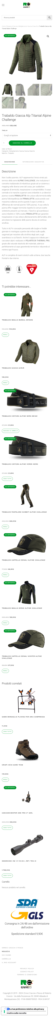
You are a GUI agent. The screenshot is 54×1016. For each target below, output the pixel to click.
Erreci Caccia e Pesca (12, 948)
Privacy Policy (27, 968)
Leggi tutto (7, 478)
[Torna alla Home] (27, 5)
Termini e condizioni (27, 975)
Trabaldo (11, 153)
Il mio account (9, 962)
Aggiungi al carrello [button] (10, 430)
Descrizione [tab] (9, 162)
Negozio (9, 26)
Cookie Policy (27, 971)
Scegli (5, 334)
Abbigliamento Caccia (25, 26)
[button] (3, 5)
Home (4, 26)
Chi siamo (6, 955)
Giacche (35, 26)
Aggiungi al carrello (22, 143)
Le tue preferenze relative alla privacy (27, 1009)
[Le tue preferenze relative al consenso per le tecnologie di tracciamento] (4, 1011)
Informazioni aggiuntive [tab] (33, 162)
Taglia (4, 130)
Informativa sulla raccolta (14, 1013)
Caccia (15, 26)
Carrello (6, 959)
